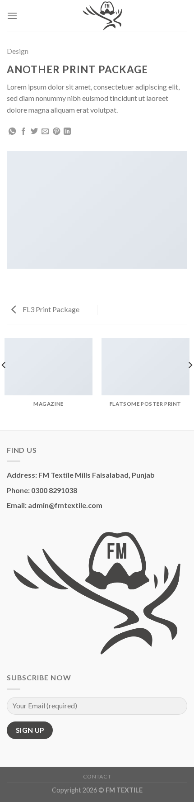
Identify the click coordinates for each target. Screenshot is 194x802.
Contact (97, 776)
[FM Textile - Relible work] (102, 16)
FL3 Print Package (50, 309)
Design (17, 51)
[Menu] (12, 16)
